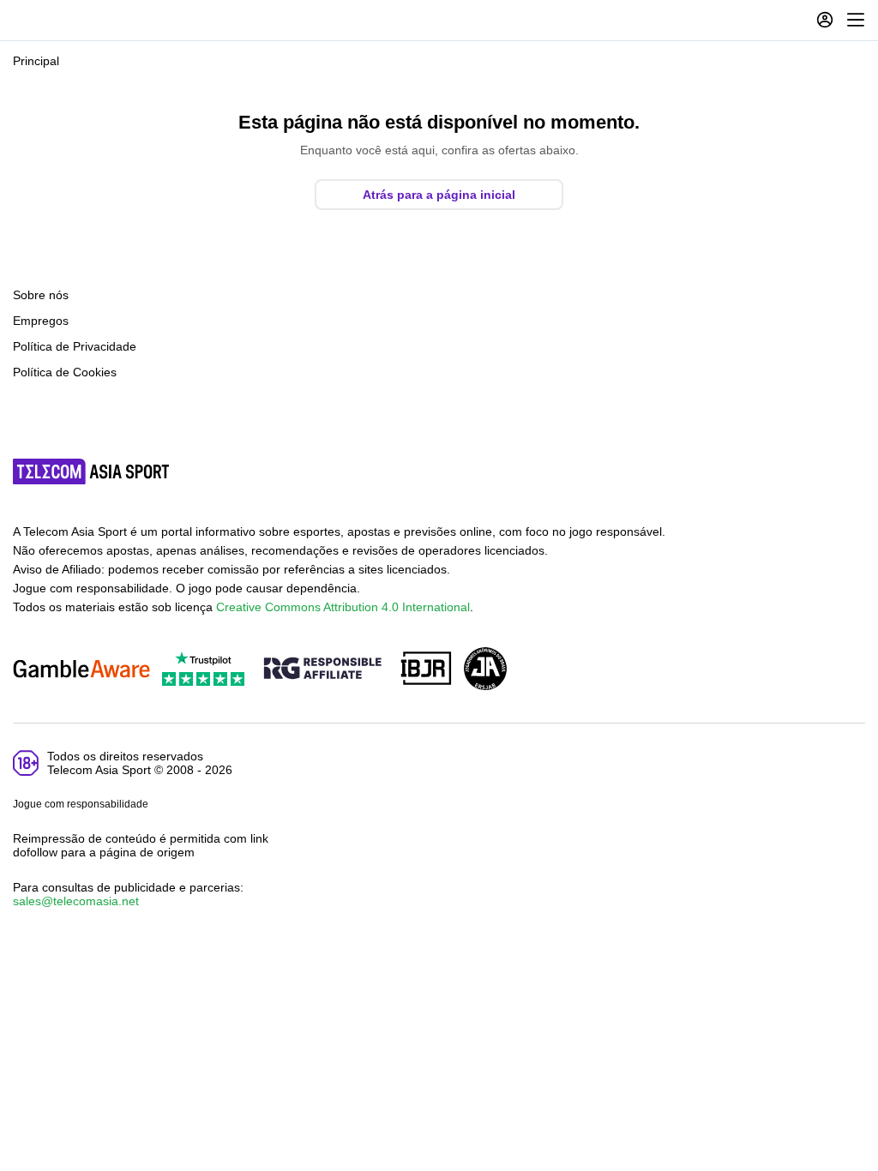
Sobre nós (41, 295)
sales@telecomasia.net (76, 901)
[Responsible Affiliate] (322, 669)
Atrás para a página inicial (439, 194)
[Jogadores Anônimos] (485, 670)
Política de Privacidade (74, 346)
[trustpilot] (203, 670)
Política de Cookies (65, 372)
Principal (36, 61)
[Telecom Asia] (92, 471)
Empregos (41, 320)
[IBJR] (426, 670)
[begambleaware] (81, 670)
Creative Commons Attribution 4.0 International (343, 607)
